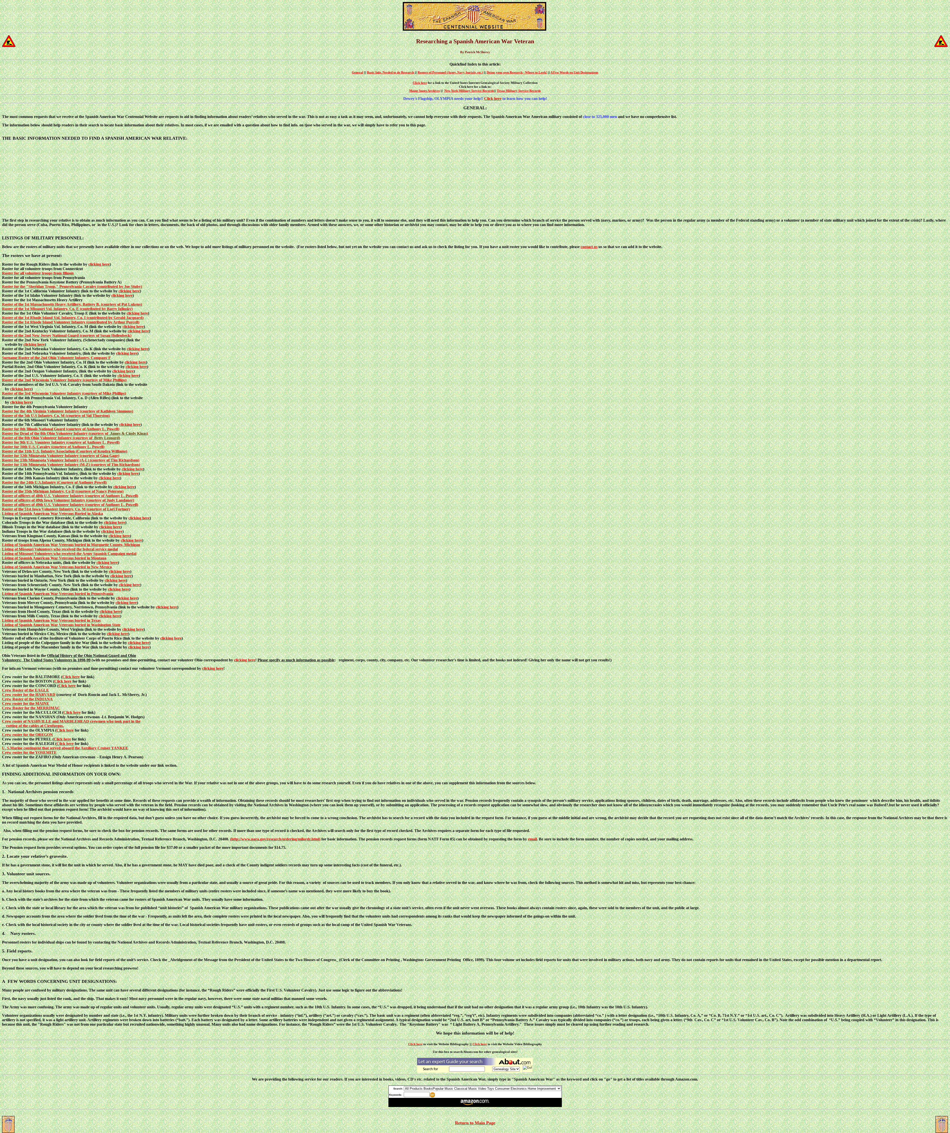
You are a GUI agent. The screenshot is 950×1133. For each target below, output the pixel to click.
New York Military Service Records (469, 90)
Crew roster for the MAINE (25, 703)
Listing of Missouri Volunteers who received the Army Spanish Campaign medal (69, 554)
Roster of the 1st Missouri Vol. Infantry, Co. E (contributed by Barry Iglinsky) (67, 309)
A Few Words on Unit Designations (574, 72)
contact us (589, 247)
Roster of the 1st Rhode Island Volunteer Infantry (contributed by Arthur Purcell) (70, 322)
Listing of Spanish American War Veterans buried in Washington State (61, 625)
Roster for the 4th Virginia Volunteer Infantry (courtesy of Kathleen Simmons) (67, 411)
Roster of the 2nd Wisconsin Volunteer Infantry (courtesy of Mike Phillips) (64, 380)
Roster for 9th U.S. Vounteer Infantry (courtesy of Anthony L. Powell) (60, 442)
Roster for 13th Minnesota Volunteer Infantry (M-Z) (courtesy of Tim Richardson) (71, 464)
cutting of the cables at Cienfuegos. (35, 726)
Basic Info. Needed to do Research (390, 72)
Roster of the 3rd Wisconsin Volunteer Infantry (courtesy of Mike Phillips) (64, 393)
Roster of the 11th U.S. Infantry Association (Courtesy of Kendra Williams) (64, 451)
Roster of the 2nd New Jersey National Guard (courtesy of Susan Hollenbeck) (66, 335)
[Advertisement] (475, 179)
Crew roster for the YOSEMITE (29, 752)
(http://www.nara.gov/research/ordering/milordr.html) (275, 839)
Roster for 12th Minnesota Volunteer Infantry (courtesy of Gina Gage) (60, 456)
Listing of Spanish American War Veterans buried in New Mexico (57, 567)
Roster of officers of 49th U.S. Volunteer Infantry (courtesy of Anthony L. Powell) (70, 505)
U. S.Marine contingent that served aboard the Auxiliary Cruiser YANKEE (65, 748)
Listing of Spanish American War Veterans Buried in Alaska (52, 513)
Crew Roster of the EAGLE (25, 690)
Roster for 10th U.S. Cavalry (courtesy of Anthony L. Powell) (53, 447)
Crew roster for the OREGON (27, 735)
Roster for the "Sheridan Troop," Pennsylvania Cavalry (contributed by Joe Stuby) (72, 286)
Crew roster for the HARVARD (28, 695)
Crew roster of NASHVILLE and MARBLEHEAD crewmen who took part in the (71, 721)
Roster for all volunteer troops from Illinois (38, 273)
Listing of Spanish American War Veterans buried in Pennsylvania (57, 594)
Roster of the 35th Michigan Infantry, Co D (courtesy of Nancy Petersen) (62, 491)
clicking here (99, 264)
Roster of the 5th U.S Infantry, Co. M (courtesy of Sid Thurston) (56, 416)
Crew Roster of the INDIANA (27, 699)
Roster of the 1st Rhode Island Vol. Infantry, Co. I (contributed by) (72, 318)
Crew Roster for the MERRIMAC (31, 708)
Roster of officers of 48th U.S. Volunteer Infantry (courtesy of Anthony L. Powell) (70, 496)
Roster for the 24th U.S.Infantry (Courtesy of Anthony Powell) (54, 482)
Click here (420, 83)
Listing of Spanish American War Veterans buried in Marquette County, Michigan (71, 545)
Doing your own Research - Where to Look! (517, 72)
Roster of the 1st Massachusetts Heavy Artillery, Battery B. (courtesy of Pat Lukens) (72, 304)
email (532, 839)
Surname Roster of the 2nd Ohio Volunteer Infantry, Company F (56, 358)
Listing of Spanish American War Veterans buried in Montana (54, 558)
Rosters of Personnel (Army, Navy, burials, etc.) (450, 72)
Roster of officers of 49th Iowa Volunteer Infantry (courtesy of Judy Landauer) (68, 500)
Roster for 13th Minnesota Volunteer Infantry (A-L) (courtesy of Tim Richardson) (70, 460)
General (357, 72)
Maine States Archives (424, 90)
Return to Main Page (475, 1122)
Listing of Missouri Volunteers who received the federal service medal (60, 549)
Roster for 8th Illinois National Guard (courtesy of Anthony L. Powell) (60, 429)
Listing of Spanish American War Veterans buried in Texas (51, 620)
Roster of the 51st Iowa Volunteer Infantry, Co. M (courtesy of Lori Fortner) (66, 509)
